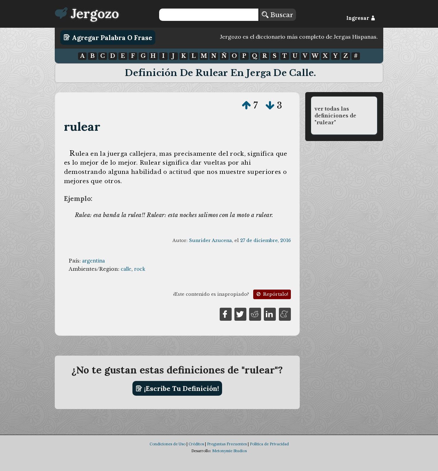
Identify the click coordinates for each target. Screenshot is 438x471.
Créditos (196, 444)
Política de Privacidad (269, 444)
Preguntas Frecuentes (227, 444)
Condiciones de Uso (167, 444)
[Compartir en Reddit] (255, 313)
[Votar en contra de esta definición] (270, 105)
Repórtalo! (275, 294)
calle (126, 269)
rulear (82, 126)
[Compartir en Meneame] (285, 313)
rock (139, 269)
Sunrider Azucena (210, 240)
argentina (93, 261)
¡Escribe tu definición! (180, 388)
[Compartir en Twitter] (240, 313)
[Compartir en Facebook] (226, 313)
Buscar (280, 15)
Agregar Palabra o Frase (111, 37)
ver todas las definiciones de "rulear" (335, 116)
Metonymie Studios (229, 450)
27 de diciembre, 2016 (265, 240)
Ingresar (358, 18)
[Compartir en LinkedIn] (270, 313)
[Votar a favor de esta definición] (246, 105)
